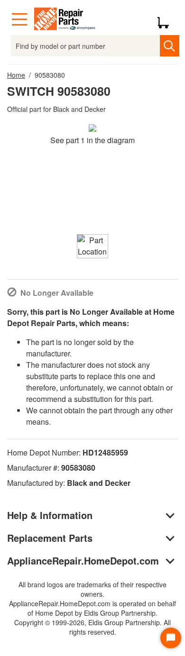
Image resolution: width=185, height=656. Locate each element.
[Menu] (19, 19)
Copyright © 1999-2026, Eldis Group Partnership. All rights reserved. (92, 627)
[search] (169, 45)
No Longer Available (56, 292)
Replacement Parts (49, 538)
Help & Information (49, 515)
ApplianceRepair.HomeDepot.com (83, 560)
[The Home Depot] (65, 19)
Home (16, 75)
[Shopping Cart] (167, 19)
